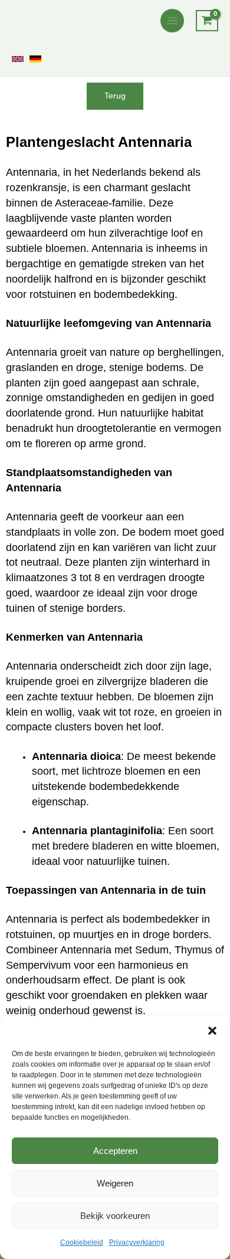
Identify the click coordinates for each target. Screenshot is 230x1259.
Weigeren (115, 1183)
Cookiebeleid (81, 1242)
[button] (212, 1031)
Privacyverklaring (137, 1242)
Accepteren (115, 1151)
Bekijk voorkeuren (115, 1216)
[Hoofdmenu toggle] (172, 20)
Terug (115, 95)
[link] (18, 59)
